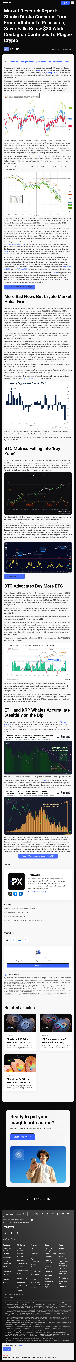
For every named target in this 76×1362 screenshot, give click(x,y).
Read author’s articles (36, 892)
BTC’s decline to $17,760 (32, 378)
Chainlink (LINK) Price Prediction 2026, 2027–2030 (18, 1042)
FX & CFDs (6, 1251)
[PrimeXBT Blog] (11, 1227)
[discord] (32, 1220)
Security (19, 1273)
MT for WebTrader (36, 1285)
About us (61, 1248)
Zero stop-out (20, 1288)
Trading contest (63, 1286)
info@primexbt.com (20, 1219)
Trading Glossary (49, 1271)
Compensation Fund (22, 1270)
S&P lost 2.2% (39, 156)
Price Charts (48, 1248)
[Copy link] (25, 940)
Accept (7, 1349)
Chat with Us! (44, 1199)
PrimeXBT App (21, 1251)
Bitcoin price (6, 1261)
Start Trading (21, 1136)
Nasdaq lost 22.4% (53, 73)
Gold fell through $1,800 (17, 244)
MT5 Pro (33, 1287)
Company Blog (63, 1265)
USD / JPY (6, 1277)
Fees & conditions (22, 1263)
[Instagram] (37, 1213)
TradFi (32, 1267)
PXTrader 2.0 (20, 1248)
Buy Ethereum (49, 1281)
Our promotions (63, 1281)
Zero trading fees (22, 1285)
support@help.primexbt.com (21, 1222)
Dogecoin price (7, 1269)
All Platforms (20, 1256)
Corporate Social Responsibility (63, 1262)
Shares (33, 1256)
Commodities (34, 1253)
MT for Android (35, 1274)
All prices (5, 1282)
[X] (32, 1213)
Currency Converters (50, 1251)
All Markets (34, 1264)
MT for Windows (35, 1282)
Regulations (62, 1253)
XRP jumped (42, 780)
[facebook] (42, 1213)
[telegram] (63, 1213)
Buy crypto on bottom (13, 576)
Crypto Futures (7, 1248)
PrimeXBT (15, 49)
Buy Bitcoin (48, 1279)
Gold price (6, 1279)
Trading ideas (48, 1256)
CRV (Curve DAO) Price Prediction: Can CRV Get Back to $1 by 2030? (19, 1082)
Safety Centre (62, 1273)
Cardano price (7, 1271)
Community (62, 1251)
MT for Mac (34, 1279)
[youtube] (52, 1213)
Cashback (20, 1290)
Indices (33, 1251)
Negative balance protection (22, 1279)
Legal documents (8, 1297)
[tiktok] (58, 1213)
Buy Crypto (6, 1253)
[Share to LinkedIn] (19, 940)
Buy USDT (47, 1284)
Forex (32, 1248)
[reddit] (68, 1213)
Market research (49, 1266)
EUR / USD (6, 1274)
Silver (6, 251)
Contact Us (62, 1268)
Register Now (38, 965)
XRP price (5, 1266)
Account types (21, 1282)
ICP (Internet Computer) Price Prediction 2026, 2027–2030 (54, 1042)
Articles (47, 1268)
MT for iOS (34, 1277)
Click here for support (14, 1214)
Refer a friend (62, 1284)
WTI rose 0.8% (22, 269)
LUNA (55, 273)
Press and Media (63, 1259)
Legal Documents (64, 1271)
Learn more (21, 1345)
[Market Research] (5, 62)
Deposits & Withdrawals (20, 1267)
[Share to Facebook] (13, 940)
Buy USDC (47, 1287)
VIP (18, 1276)
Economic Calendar (50, 1253)
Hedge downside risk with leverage (18, 287)
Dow (38, 70)
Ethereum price (7, 1263)
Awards (61, 1256)
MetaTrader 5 (20, 1253)
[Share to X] (7, 940)
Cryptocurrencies (35, 1259)
